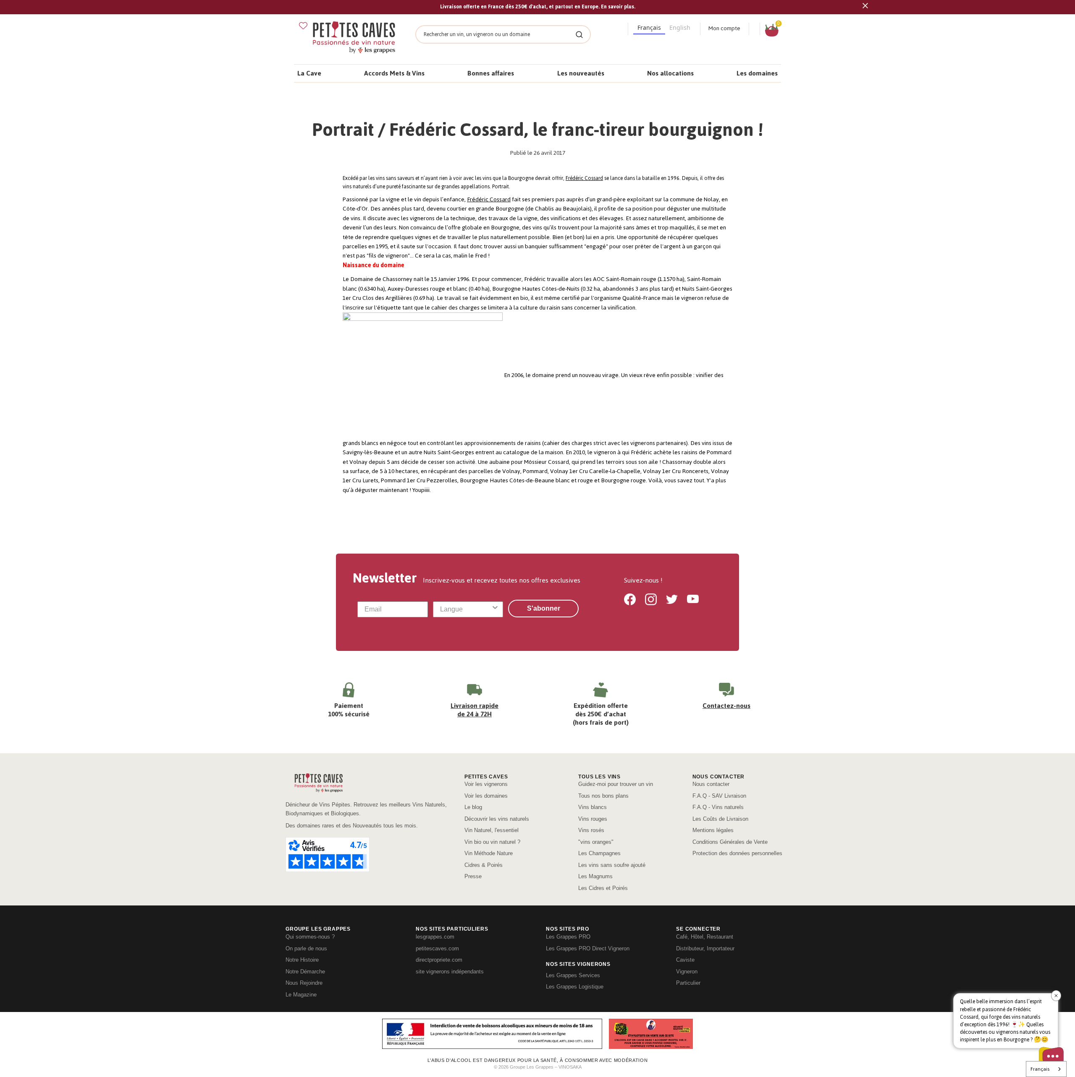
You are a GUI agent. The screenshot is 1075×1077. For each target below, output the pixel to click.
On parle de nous (306, 948)
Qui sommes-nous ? (310, 937)
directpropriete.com (439, 960)
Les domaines (757, 73)
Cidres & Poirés (483, 865)
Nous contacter (710, 784)
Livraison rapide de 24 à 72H (474, 710)
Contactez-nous (726, 705)
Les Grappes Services (573, 975)
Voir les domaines (486, 796)
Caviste (685, 960)
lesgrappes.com (435, 937)
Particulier (688, 983)
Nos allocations (670, 73)
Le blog (473, 807)
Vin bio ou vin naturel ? (492, 842)
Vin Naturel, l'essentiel (491, 830)
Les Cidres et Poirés (603, 888)
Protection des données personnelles (737, 853)
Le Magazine (301, 994)
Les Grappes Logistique (574, 986)
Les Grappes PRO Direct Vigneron (587, 948)
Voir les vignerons (486, 784)
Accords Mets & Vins (394, 73)
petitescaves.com (437, 948)
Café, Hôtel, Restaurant (704, 937)
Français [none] (649, 27)
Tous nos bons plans (603, 796)
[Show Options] (495, 609)
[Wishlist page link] (303, 25)
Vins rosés (591, 830)
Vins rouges (592, 819)
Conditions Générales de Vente (730, 842)
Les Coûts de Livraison (720, 819)
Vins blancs (592, 807)
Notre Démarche (305, 971)
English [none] (679, 27)
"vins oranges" (596, 842)
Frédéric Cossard (584, 178)
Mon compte (724, 28)
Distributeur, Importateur (705, 948)
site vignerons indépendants (450, 971)
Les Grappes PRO (568, 937)
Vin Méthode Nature (488, 853)
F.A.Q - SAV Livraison (719, 796)
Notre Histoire (302, 960)
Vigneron (686, 971)
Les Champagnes (599, 853)
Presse (473, 876)
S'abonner (543, 608)
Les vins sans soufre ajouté (611, 865)
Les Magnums (595, 876)
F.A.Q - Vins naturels (718, 807)
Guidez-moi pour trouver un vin (615, 784)
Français (1039, 1069)
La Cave (309, 73)
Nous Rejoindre (304, 983)
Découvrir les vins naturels (496, 819)
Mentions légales (713, 830)
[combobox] (465, 609)
